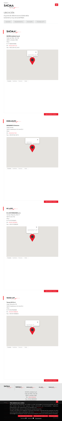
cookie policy (40, 407)
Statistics (30, 418)
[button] (32, 61)
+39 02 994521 (32, 397)
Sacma (8, 22)
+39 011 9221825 (12, 222)
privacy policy (37, 412)
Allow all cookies (53, 416)
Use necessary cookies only (25, 416)
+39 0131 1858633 (13, 311)
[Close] (36, 52)
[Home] (11, 6)
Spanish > (6, 2)
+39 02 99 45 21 (12, 45)
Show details (38, 418)
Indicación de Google (51, 114)
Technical (23, 418)
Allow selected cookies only (40, 416)
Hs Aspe (30, 22)
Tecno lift (40, 22)
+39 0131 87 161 (12, 133)
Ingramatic (19, 22)
